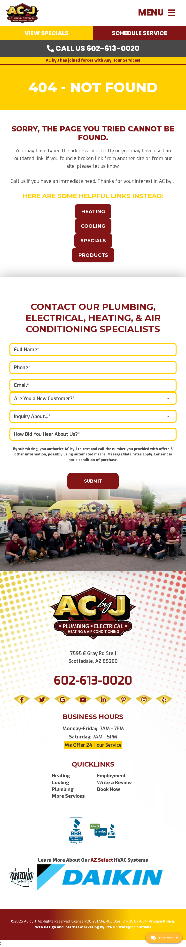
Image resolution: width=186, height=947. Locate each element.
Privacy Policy (161, 921)
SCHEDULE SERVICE (139, 33)
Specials (93, 240)
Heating (93, 211)
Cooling (93, 226)
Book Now (108, 789)
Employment (111, 775)
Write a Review (114, 782)
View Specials (46, 33)
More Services (68, 796)
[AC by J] (22, 12)
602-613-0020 (93, 680)
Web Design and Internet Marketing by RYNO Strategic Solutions (93, 927)
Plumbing (63, 789)
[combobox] (93, 398)
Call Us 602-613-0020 (97, 48)
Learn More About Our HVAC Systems (93, 860)
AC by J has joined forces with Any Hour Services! (93, 60)
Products (93, 255)
